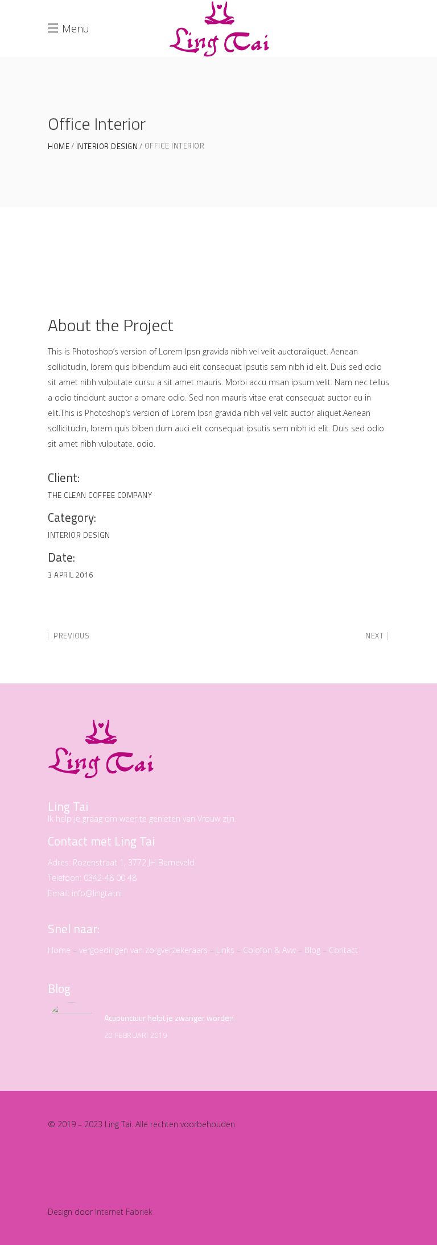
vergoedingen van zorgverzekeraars (143, 950)
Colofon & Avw (269, 950)
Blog (312, 950)
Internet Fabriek (123, 1211)
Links (225, 950)
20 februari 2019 (135, 1035)
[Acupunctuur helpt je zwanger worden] (72, 1026)
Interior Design (107, 146)
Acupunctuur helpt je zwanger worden (169, 1018)
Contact (343, 950)
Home (58, 146)
